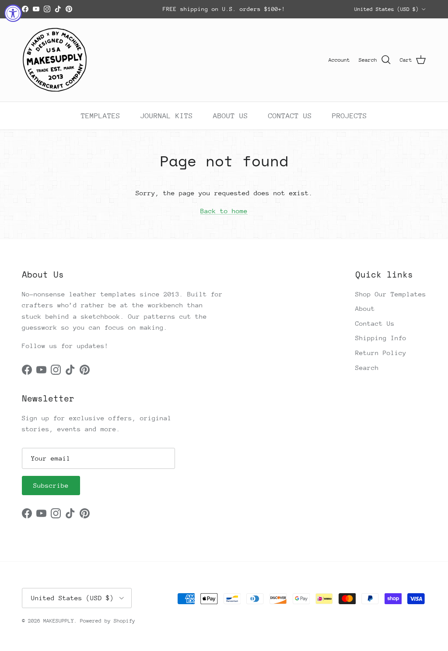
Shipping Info (380, 337)
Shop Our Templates (390, 294)
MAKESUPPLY (58, 621)
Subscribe (51, 485)
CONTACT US (290, 116)
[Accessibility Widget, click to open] (13, 13)
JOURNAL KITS (166, 116)
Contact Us (375, 323)
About (365, 308)
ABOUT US (230, 116)
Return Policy (380, 352)
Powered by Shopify (107, 621)
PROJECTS (349, 116)
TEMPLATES (100, 116)
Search (367, 367)
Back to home (224, 211)
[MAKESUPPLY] (55, 60)
